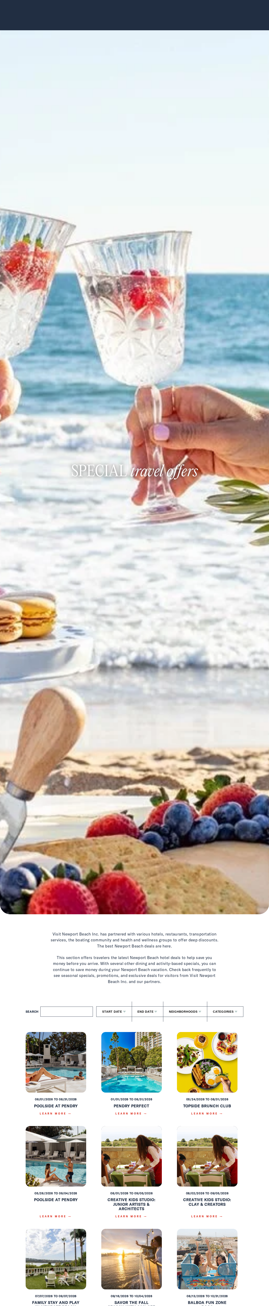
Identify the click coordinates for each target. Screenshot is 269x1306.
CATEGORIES (223, 1011)
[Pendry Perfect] (131, 1076)
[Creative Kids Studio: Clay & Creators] (207, 1175)
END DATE (145, 1011)
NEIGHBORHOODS (183, 1011)
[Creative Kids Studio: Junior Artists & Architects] (131, 1175)
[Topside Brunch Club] (207, 1076)
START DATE (112, 1011)
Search (32, 1012)
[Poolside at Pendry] (56, 1076)
